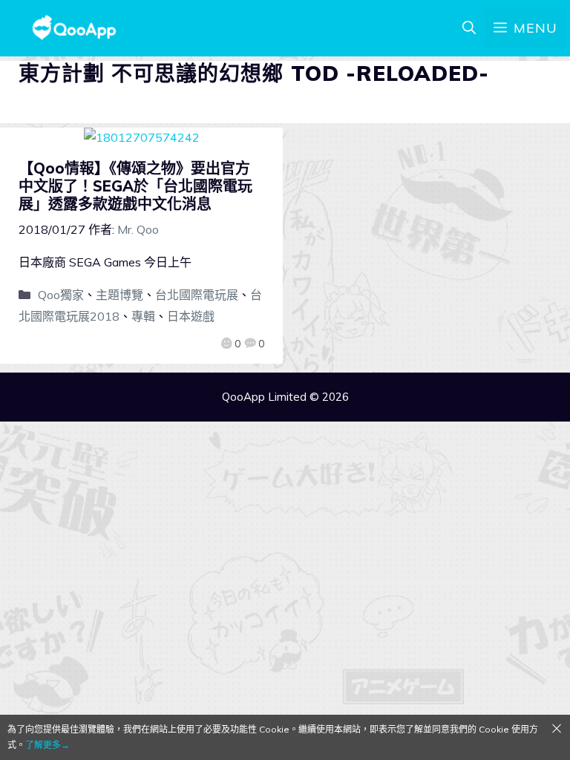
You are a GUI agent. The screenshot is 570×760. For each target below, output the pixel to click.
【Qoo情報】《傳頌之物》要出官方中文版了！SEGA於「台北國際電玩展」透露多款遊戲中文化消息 (135, 186)
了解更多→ (47, 744)
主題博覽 (119, 294)
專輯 (143, 316)
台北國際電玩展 (196, 294)
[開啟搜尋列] (469, 28)
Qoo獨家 (61, 294)
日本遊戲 (190, 316)
